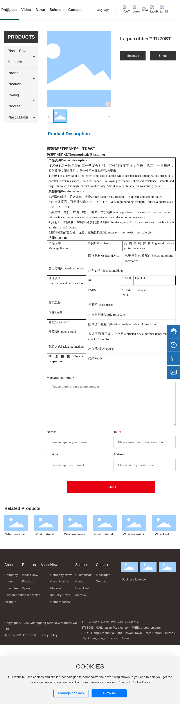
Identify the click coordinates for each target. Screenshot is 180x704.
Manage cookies (71, 693)
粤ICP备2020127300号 (20, 635)
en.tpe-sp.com (151, 627)
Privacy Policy (48, 635)
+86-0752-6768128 (102, 622)
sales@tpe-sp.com (117, 627)
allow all (109, 693)
